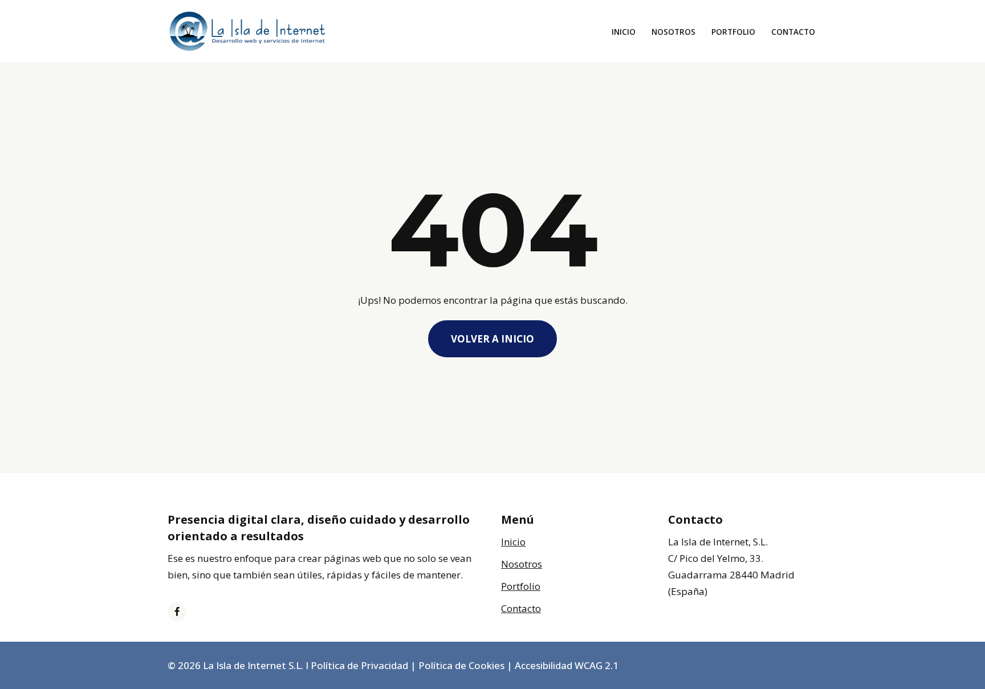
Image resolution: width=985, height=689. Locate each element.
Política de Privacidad (359, 665)
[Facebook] (177, 611)
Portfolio (733, 31)
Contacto (793, 31)
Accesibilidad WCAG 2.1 (566, 665)
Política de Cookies (461, 665)
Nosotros (673, 31)
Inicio (624, 31)
